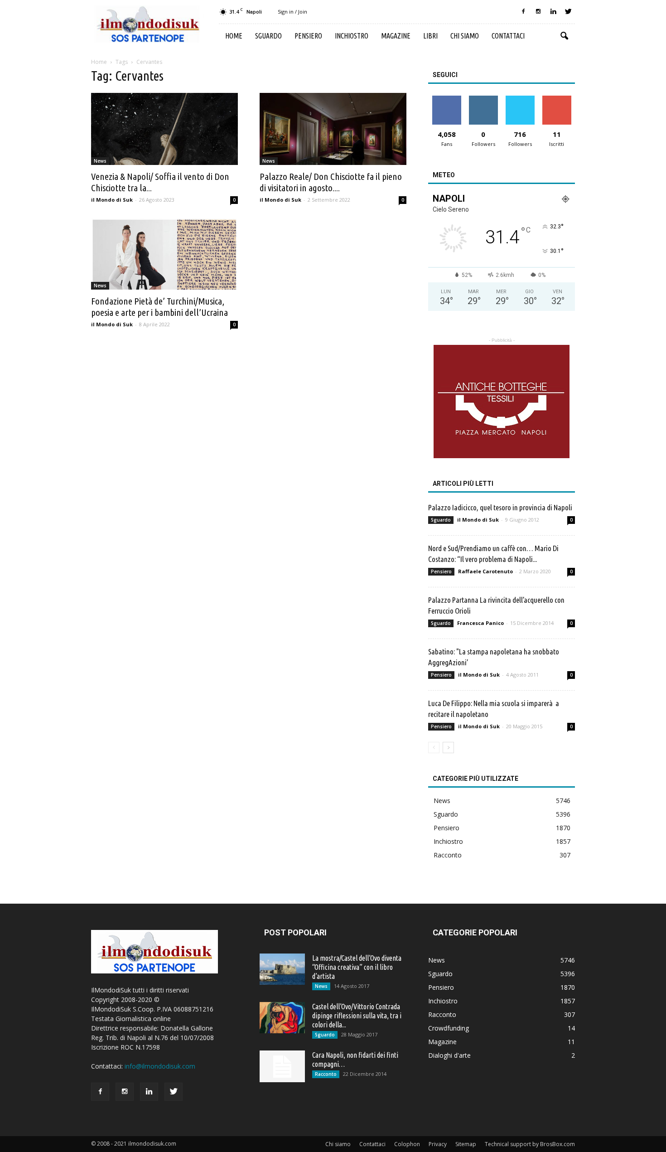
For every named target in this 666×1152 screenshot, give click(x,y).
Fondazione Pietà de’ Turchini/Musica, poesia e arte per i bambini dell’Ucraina (159, 306)
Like (446, 99)
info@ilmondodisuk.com (160, 1066)
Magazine (395, 36)
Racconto (448, 855)
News (100, 161)
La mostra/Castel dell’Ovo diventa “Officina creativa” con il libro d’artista (356, 967)
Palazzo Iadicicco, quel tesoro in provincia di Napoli (500, 507)
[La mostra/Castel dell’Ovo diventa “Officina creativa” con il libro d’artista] (282, 969)
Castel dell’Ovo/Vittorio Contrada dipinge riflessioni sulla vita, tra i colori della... (356, 1015)
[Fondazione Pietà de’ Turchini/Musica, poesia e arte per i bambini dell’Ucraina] (164, 254)
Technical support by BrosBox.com (530, 1144)
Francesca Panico (480, 623)
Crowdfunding (448, 1028)
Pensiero (308, 36)
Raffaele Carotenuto (485, 571)
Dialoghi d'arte (449, 1055)
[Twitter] (568, 11)
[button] (564, 36)
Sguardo (268, 36)
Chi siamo (464, 36)
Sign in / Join (292, 11)
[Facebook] (523, 11)
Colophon (407, 1144)
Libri (430, 36)
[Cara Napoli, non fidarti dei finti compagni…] (282, 1066)
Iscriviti (557, 99)
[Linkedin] (553, 11)
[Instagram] (538, 11)
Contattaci (508, 36)
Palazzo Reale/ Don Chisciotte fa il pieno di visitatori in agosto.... (331, 182)
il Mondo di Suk (112, 199)
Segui (483, 99)
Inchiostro (351, 36)
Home (233, 36)
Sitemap (465, 1144)
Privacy (438, 1144)
